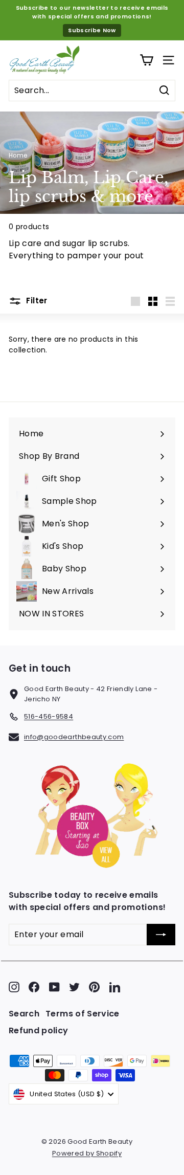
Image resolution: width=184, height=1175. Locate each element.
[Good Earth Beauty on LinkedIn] (114, 987)
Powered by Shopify (87, 1153)
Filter (36, 300)
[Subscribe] (161, 934)
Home (18, 155)
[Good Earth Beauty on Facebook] (34, 987)
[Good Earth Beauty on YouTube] (54, 987)
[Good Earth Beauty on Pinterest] (94, 987)
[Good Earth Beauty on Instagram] (14, 987)
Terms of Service (82, 1013)
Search (24, 1013)
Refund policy (38, 1030)
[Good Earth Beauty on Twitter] (74, 987)
